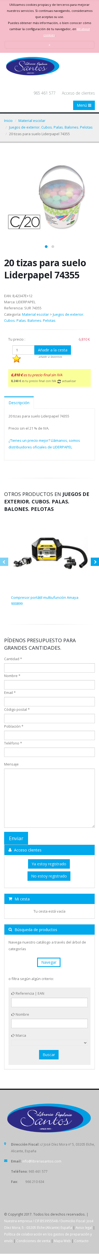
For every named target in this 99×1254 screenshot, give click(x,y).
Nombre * (12, 675)
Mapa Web (62, 1241)
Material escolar (31, 120)
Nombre (22, 1014)
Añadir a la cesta (52, 349)
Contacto (81, 1241)
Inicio (8, 120)
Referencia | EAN (29, 993)
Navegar (48, 962)
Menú (82, 105)
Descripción (19, 402)
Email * (10, 692)
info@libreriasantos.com (41, 1161)
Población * (13, 726)
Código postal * (17, 709)
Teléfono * (13, 743)
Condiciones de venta (33, 1241)
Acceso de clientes (78, 93)
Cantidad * (13, 658)
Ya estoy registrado (49, 863)
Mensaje (11, 764)
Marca (20, 1035)
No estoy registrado (49, 876)
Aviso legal (84, 1227)
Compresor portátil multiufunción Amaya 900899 (44, 600)
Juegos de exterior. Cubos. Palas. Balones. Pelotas (51, 127)
